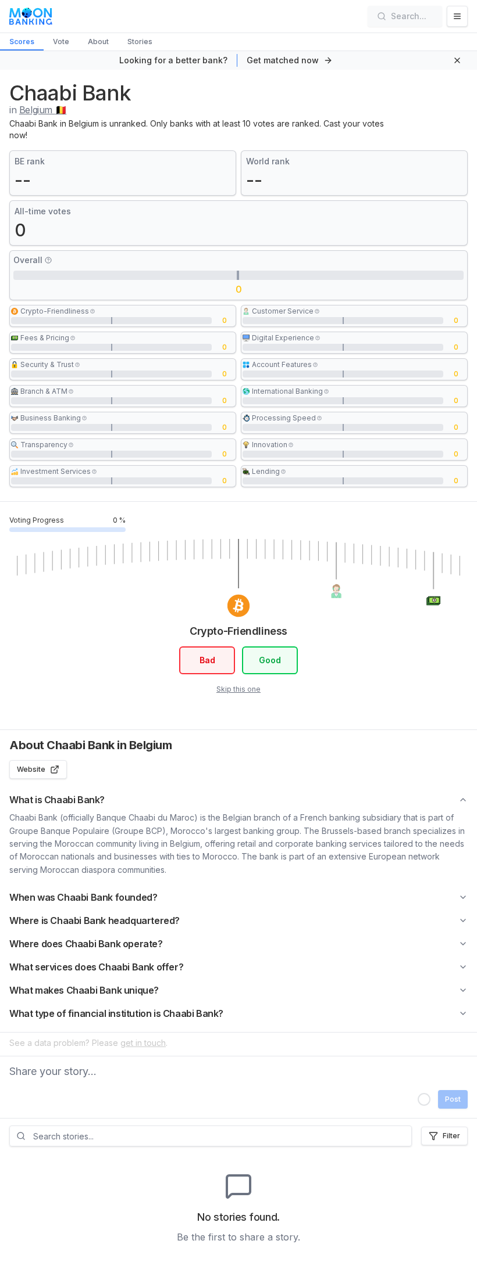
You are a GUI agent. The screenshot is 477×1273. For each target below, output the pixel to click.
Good (270, 660)
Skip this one (238, 689)
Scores (21, 41)
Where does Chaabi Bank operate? (86, 944)
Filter (451, 1135)
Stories (139, 41)
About (98, 41)
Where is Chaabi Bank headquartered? (94, 920)
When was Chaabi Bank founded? (83, 897)
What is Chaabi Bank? (57, 799)
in (37, 110)
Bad (207, 660)
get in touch (143, 1043)
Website (31, 769)
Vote (61, 41)
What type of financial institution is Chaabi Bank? (116, 1013)
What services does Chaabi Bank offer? (96, 967)
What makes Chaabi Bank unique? (84, 990)
